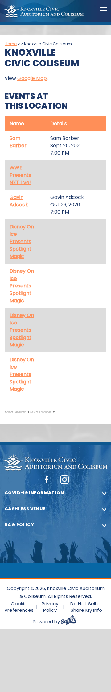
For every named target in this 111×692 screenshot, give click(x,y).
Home (11, 44)
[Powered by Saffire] (71, 621)
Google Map (32, 78)
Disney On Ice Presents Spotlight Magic (22, 241)
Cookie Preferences (19, 606)
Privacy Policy (50, 606)
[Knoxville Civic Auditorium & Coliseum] (44, 11)
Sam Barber (18, 142)
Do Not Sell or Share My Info (86, 606)
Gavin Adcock (19, 201)
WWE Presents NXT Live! (20, 175)
